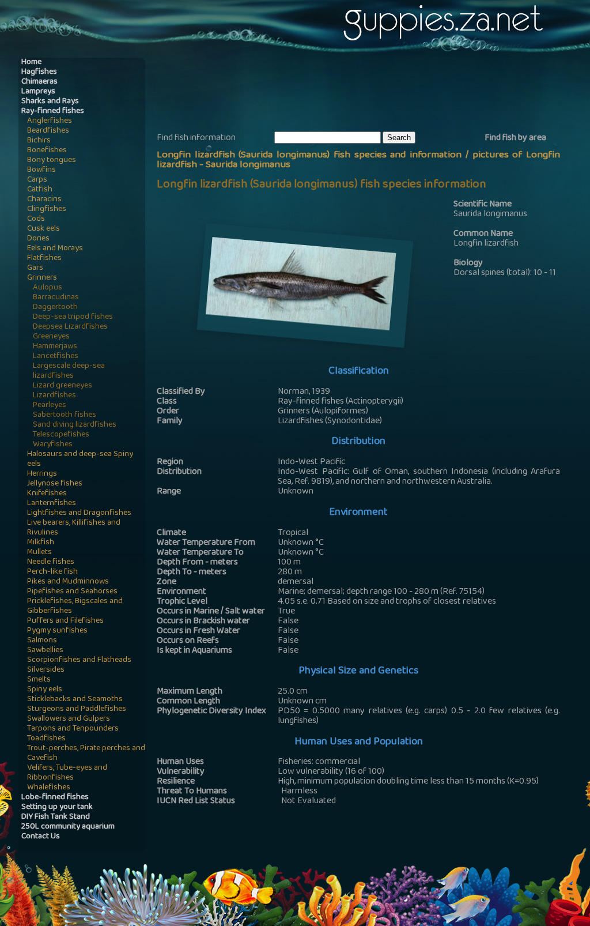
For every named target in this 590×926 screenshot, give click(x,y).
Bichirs (39, 141)
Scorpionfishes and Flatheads (79, 660)
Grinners (42, 278)
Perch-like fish (52, 572)
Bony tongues (51, 160)
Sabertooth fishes (64, 415)
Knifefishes (47, 493)
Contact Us (40, 837)
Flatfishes (44, 258)
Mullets (39, 552)
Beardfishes (48, 131)
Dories (38, 239)
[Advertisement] (366, 93)
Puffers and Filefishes (65, 621)
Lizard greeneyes (62, 386)
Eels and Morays (55, 248)
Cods (36, 219)
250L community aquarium (68, 827)
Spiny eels (44, 690)
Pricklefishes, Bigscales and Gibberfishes (75, 606)
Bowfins (41, 170)
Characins (44, 199)
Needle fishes (50, 562)
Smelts (39, 680)
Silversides (46, 670)
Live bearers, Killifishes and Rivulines (73, 528)
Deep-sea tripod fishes (73, 317)
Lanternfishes (51, 503)
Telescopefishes (61, 435)
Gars (35, 268)
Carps (37, 180)
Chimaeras (39, 82)
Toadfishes (46, 739)
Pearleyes (49, 405)
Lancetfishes (55, 356)
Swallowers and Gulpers (68, 719)
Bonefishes (47, 150)
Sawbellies (45, 650)
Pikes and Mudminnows (68, 582)
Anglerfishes (49, 121)
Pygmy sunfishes (57, 631)
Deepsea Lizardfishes (70, 327)
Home (31, 62)
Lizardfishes (54, 395)
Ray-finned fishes (52, 111)
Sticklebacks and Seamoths (75, 699)
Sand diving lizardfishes (74, 425)
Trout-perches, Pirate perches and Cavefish (86, 753)
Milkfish (40, 542)
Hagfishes (39, 72)
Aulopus (47, 288)
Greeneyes (51, 337)
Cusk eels (43, 229)
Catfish (39, 190)
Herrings (42, 474)
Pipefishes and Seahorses (72, 592)
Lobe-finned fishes (55, 797)
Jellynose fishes (54, 484)
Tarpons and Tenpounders (73, 729)
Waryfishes (53, 444)
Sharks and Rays (50, 101)
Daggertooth (55, 307)
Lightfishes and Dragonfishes (79, 513)
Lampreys (38, 92)
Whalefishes (48, 788)
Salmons (42, 641)
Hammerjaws (55, 346)
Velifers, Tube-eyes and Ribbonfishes (67, 773)
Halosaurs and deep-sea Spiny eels (80, 459)
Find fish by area (515, 138)
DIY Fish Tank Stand (55, 817)
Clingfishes (46, 209)
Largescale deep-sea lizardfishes (69, 371)
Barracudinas (56, 297)
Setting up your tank (57, 807)
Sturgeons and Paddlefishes (76, 709)
